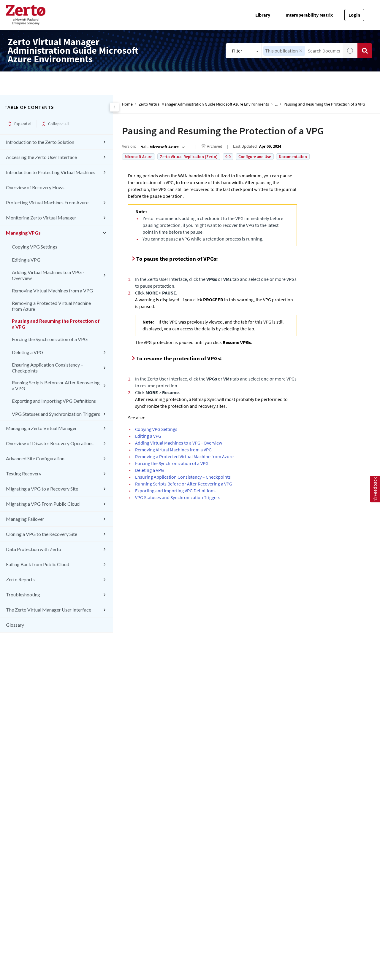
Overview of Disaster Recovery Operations (50, 443)
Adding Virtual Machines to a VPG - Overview (48, 275)
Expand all (23, 123)
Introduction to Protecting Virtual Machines (50, 172)
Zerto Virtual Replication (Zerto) (189, 156)
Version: (129, 146)
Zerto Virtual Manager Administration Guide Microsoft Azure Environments (204, 104)
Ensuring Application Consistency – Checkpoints (47, 367)
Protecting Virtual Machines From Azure (47, 202)
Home (127, 104)
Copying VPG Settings (34, 246)
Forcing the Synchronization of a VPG (50, 339)
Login (354, 15)
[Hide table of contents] (114, 107)
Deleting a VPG (27, 352)
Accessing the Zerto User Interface (41, 157)
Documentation (293, 156)
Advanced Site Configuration (35, 458)
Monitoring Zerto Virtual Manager (41, 217)
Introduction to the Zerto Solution (40, 142)
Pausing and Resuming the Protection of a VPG (56, 323)
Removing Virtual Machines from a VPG (52, 290)
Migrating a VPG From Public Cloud (43, 504)
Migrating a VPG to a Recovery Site (42, 488)
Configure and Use (254, 156)
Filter (237, 51)
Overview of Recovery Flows (35, 187)
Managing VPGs (23, 232)
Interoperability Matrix (309, 15)
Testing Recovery (23, 473)
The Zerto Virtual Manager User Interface (48, 609)
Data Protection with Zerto (33, 549)
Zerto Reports (20, 579)
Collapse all (58, 123)
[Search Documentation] (364, 50)
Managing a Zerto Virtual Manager (41, 428)
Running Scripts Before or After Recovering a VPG (56, 385)
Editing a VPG (26, 259)
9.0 (228, 156)
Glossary (15, 625)
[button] (300, 51)
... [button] (276, 104)
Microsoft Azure (138, 156)
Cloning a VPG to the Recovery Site (41, 534)
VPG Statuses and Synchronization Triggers (56, 414)
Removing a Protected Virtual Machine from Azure (51, 306)
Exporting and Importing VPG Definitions (54, 401)
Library (262, 15)
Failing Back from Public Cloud (37, 564)
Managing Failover (25, 519)
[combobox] (162, 147)
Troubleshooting (23, 594)
